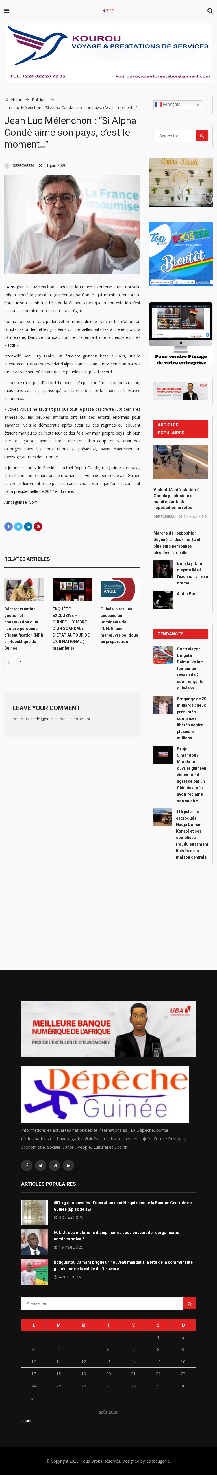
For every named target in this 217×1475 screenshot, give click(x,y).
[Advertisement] (181, 904)
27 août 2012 (195, 516)
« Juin (26, 1420)
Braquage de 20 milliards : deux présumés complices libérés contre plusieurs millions (191, 718)
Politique (40, 99)
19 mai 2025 (71, 1247)
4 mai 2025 (70, 1277)
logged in (45, 718)
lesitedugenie (158, 1461)
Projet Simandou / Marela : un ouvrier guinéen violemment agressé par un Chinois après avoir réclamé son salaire (191, 774)
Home (16, 99)
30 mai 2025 (71, 1217)
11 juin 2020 (55, 165)
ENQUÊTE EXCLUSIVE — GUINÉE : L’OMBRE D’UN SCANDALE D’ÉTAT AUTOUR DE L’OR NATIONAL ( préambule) (71, 628)
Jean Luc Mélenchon (35, 287)
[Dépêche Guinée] (108, 11)
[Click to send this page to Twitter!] (18, 526)
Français (171, 104)
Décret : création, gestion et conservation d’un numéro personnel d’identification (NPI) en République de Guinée (23, 628)
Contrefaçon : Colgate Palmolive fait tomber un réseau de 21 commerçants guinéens (190, 668)
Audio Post (187, 593)
